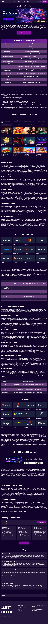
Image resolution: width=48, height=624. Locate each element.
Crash (29, 124)
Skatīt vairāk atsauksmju (24, 542)
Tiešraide (17, 124)
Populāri (5, 124)
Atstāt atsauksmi (41, 522)
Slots (41, 124)
